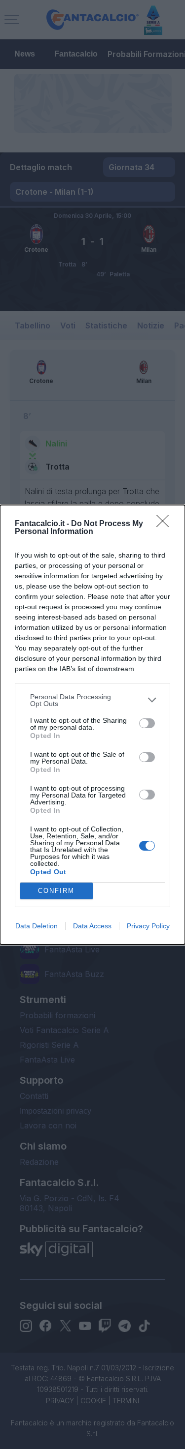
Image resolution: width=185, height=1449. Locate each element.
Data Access (92, 926)
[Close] (165, 524)
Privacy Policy (148, 926)
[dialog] (92, 725)
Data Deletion (36, 926)
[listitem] (92, 700)
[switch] (147, 723)
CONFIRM (56, 890)
